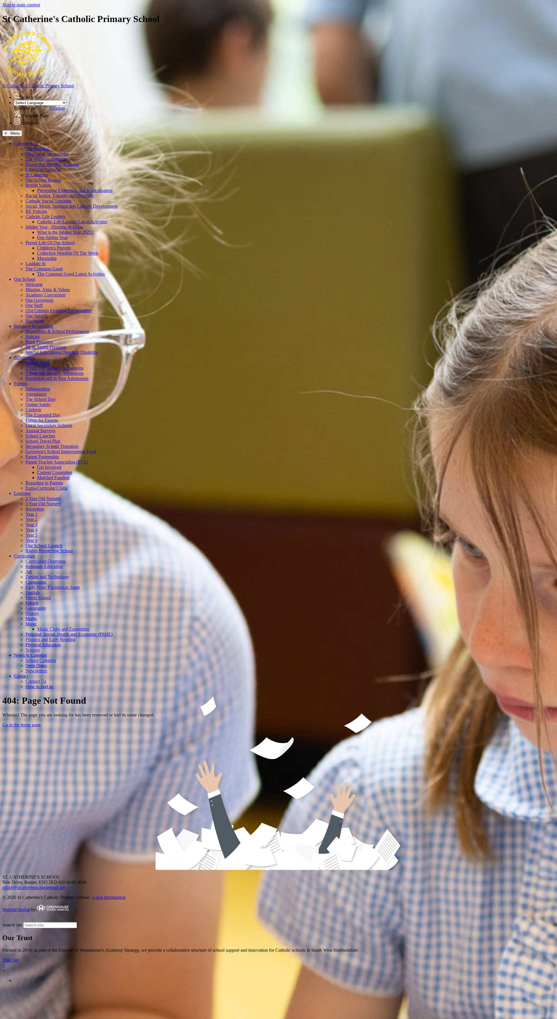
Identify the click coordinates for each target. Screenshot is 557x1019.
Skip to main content (21, 4)
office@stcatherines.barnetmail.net (33, 887)
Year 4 (31, 529)
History (32, 613)
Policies (33, 336)
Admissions (24, 357)
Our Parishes (37, 148)
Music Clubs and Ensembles (63, 629)
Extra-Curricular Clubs (46, 488)
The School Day (41, 399)
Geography (36, 608)
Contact (21, 676)
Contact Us (36, 681)
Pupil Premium (39, 341)
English (32, 592)
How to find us (39, 686)
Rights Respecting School (49, 550)
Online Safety (38, 404)
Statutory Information (33, 326)
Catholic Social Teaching (48, 200)
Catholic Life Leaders (45, 216)
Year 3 (31, 524)
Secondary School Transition (52, 446)
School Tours (38, 362)
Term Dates (36, 665)
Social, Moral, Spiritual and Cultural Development (71, 206)
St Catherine (37, 174)
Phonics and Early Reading (50, 639)
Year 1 (31, 514)
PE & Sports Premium (46, 347)
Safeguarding (38, 388)
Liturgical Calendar (43, 169)
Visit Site (10, 960)
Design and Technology (47, 576)
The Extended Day (43, 414)
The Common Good (44, 268)
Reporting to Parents (44, 482)
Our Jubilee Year (52, 237)
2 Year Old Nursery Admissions (55, 367)
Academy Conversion (46, 294)
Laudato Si (36, 263)
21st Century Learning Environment (59, 310)
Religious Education (44, 566)
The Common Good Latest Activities (71, 274)
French (32, 602)
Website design (16, 909)
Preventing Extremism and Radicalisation (75, 190)
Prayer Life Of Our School (50, 242)
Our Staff (34, 305)
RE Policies (36, 211)
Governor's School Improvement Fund (61, 451)
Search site (12, 924)
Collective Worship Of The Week (67, 253)
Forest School (38, 597)
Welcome (34, 284)
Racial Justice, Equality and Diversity (60, 195)
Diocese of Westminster (47, 153)
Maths (31, 618)
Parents (20, 383)
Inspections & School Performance (57, 331)
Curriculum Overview (46, 561)
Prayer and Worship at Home (52, 164)
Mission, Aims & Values (48, 289)
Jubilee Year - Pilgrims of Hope (54, 227)
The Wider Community (47, 159)
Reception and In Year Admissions (57, 378)
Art (29, 571)
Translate (57, 108)
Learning (22, 493)
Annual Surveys (40, 430)
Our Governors (39, 300)
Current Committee (54, 472)
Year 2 (31, 519)
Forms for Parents (42, 420)
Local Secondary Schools (49, 425)
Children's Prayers (53, 247)
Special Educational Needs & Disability (62, 352)
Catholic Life (26, 143)
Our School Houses (44, 180)
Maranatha (47, 258)
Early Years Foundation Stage (53, 587)
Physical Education (43, 644)
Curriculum (24, 555)
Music (31, 623)
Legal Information (109, 897)
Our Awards (37, 315)
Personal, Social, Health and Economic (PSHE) (69, 634)
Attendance (36, 394)
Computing (36, 582)
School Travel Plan (43, 441)
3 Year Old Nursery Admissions (55, 373)
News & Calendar (30, 655)
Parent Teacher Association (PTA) (57, 461)
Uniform (33, 409)
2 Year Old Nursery (43, 498)
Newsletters (36, 670)
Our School (24, 279)
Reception (35, 508)
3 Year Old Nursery (43, 503)
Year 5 (31, 535)
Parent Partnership (42, 456)
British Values (38, 185)
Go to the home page (21, 724)
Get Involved (49, 467)
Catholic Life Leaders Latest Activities (72, 221)
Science (33, 649)
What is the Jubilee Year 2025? (65, 232)
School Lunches (40, 435)
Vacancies (35, 320)
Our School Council (44, 545)
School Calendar (41, 660)
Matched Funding (53, 477)
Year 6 (31, 540)
